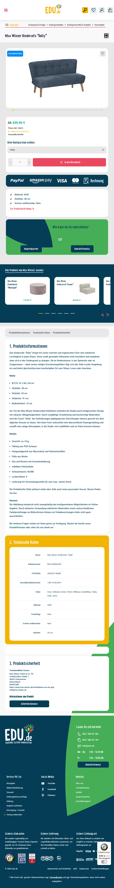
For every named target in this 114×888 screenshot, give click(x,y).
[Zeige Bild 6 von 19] (37, 110)
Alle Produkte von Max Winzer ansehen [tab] (24, 270)
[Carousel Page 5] (66, 313)
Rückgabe (11, 783)
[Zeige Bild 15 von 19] (81, 110)
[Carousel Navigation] (105, 315)
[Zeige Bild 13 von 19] (72, 110)
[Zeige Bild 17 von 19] (91, 110)
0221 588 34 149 (90, 740)
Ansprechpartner (31, 248)
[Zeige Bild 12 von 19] (67, 110)
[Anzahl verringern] (10, 162)
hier (15, 493)
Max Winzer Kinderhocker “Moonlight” (12, 284)
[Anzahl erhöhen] (29, 162)
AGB (75, 868)
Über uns (79, 783)
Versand (10, 792)
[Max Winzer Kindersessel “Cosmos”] (87, 289)
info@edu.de (88, 745)
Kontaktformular (82, 248)
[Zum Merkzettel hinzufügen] (103, 54)
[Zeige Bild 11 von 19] (62, 110)
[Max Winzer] (106, 37)
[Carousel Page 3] (53, 313)
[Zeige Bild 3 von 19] (23, 110)
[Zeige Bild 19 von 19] (101, 110)
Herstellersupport (83, 801)
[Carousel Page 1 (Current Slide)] (41, 313)
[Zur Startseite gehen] (53, 9)
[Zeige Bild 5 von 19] (32, 110)
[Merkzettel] (93, 10)
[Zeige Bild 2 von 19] (18, 110)
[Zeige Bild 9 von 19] (52, 110)
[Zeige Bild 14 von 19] (77, 110)
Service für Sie (14, 776)
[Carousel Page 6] (73, 313)
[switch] (104, 862)
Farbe (12, 150)
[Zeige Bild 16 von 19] (86, 110)
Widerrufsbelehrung (15, 788)
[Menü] (6, 10)
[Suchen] (85, 10)
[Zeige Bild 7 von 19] (42, 110)
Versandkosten (56, 877)
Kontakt (80, 776)
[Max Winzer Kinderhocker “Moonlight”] (38, 289)
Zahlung (10, 801)
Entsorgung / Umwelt (15, 810)
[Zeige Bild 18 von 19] (96, 110)
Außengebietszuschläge (17, 796)
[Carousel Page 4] (60, 313)
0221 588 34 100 (90, 734)
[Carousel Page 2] (47, 313)
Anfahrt (79, 792)
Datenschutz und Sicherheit (59, 868)
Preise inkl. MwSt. (15, 128)
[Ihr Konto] (102, 10)
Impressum (84, 868)
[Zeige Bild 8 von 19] (47, 110)
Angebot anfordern (14, 805)
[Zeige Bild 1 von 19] (13, 110)
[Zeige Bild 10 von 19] (57, 110)
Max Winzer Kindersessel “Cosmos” (65, 283)
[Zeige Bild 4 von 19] (28, 110)
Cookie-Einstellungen (100, 868)
